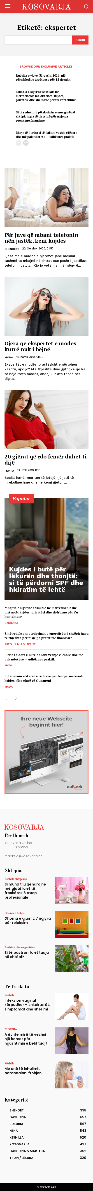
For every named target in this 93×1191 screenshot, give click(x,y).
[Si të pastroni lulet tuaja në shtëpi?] (71, 958)
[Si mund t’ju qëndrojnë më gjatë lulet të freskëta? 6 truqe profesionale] (71, 890)
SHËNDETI (12, 249)
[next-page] (26, 143)
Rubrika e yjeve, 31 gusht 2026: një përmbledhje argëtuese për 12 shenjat (43, 77)
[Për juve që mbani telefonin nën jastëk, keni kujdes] (46, 197)
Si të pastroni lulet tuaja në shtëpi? (27, 954)
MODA (9, 357)
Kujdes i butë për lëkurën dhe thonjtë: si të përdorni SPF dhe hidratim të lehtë (46, 579)
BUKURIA (11, 1029)
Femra (9, 470)
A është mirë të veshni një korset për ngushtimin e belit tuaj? (26, 1039)
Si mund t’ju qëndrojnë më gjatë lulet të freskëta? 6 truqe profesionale (25, 891)
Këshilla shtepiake (16, 878)
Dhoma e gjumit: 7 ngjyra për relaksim (28, 920)
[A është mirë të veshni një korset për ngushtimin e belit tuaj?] (71, 1040)
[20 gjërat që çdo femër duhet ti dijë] (46, 419)
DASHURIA (11, 623)
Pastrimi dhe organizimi (20, 947)
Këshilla (9, 994)
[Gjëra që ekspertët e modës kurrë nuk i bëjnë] (46, 306)
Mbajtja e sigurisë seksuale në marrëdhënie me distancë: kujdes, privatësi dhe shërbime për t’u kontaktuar (46, 95)
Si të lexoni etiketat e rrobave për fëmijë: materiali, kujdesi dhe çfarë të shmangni (44, 678)
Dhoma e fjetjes (15, 912)
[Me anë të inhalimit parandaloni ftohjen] (71, 1075)
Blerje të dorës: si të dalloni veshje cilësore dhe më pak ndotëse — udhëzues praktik (46, 134)
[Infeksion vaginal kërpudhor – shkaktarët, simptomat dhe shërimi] (71, 1006)
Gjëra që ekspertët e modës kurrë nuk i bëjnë (40, 346)
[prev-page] (18, 143)
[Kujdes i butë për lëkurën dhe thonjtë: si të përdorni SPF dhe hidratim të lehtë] (46, 549)
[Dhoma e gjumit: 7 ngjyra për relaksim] (71, 924)
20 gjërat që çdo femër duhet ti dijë (46, 459)
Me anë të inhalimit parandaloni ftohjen (23, 1071)
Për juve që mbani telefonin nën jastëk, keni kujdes (41, 237)
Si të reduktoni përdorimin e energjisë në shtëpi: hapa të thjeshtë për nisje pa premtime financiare (45, 116)
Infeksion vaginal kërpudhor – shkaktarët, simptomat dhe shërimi (27, 1005)
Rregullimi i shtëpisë (20, 644)
